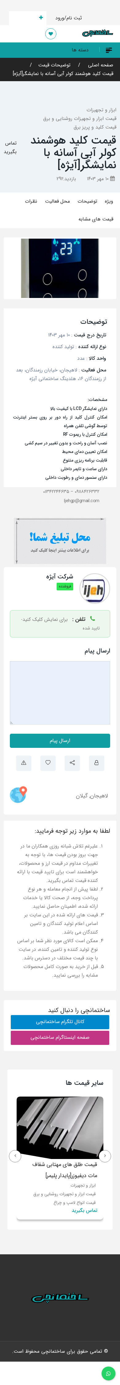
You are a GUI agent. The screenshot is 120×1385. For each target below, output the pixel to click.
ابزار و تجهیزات (101, 110)
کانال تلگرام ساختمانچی (60, 1022)
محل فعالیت (57, 201)
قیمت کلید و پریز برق (95, 127)
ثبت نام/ (73, 18)
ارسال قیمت (24, 18)
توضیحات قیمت (54, 65)
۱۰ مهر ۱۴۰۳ (98, 179)
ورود (59, 18)
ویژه (109, 201)
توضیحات (87, 201)
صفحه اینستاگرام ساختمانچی (60, 1037)
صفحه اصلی (99, 65)
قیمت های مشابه (95, 219)
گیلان (82, 796)
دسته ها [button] (80, 50)
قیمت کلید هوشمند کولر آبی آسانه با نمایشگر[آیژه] (63, 73)
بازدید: (66, 179)
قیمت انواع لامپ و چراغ (75, 1202)
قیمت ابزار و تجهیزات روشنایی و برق (79, 118)
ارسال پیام (60, 740)
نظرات (31, 201)
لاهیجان (99, 796)
